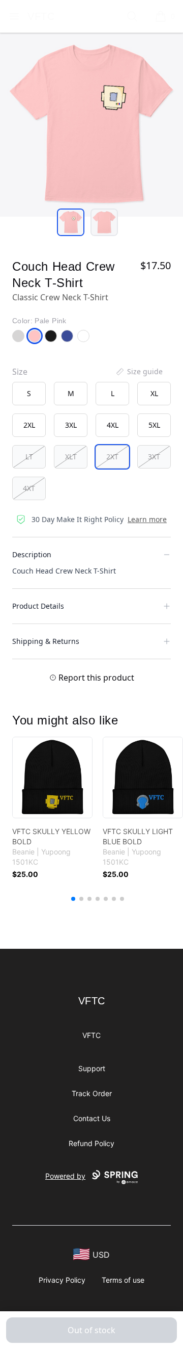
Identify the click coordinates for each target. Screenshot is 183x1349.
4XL (112, 425)
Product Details (38, 606)
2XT (112, 456)
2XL (29, 425)
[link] (52, 777)
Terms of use (123, 1280)
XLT (71, 456)
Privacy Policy (62, 1280)
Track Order (92, 1093)
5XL (154, 425)
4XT (29, 488)
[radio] (29, 393)
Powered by (65, 1176)
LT (29, 456)
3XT (154, 456)
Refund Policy (91, 1143)
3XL (71, 425)
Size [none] (19, 371)
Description (31, 554)
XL (154, 393)
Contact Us (91, 1118)
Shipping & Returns (45, 641)
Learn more (147, 519)
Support (91, 1068)
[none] (139, 372)
